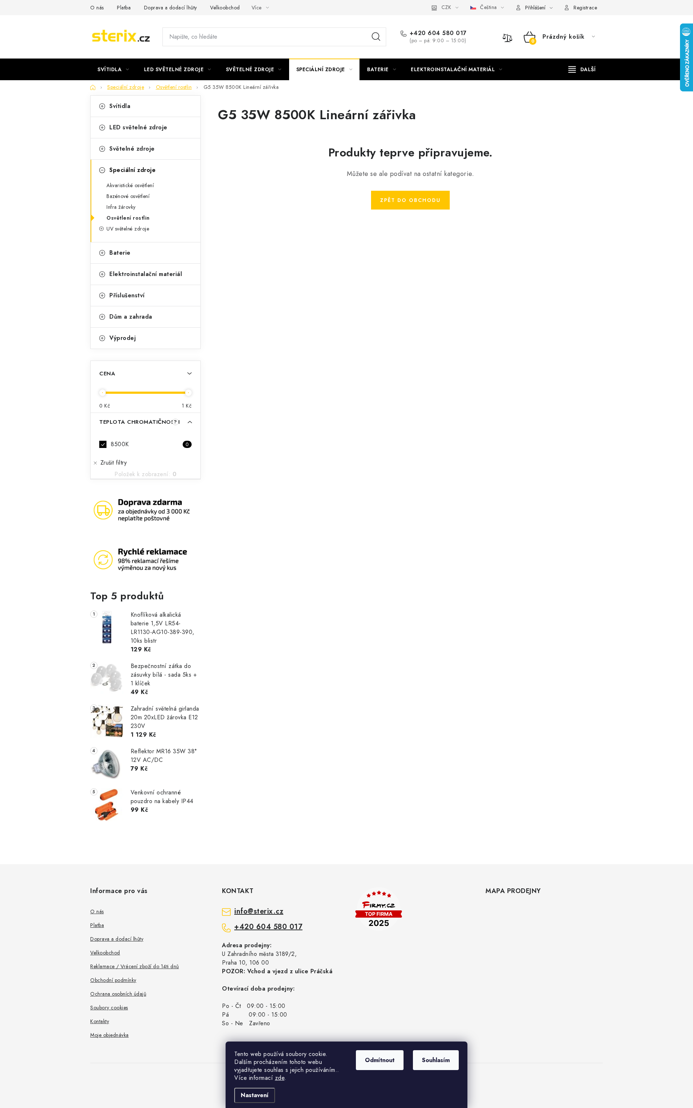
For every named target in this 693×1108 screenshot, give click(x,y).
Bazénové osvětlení (127, 196)
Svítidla (119, 106)
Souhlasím (436, 1060)
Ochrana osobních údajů (118, 993)
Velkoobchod (225, 7)
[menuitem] (113, 69)
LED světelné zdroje (138, 127)
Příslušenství (127, 295)
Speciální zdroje (132, 170)
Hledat (376, 36)
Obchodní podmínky (113, 980)
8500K (150, 444)
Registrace (585, 7)
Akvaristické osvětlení (130, 185)
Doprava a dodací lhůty (170, 7)
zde (280, 1078)
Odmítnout (380, 1060)
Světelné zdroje (132, 149)
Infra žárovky (121, 207)
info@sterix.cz (258, 911)
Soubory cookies (109, 1007)
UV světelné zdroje (127, 228)
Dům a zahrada (130, 316)
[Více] (582, 69)
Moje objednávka (109, 1035)
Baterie (120, 253)
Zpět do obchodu (410, 200)
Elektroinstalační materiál (145, 274)
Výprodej (122, 338)
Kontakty (99, 1021)
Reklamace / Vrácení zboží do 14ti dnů (134, 966)
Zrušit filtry (113, 462)
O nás (97, 7)
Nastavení (255, 1095)
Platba (124, 7)
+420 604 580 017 (438, 33)
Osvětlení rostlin (128, 217)
